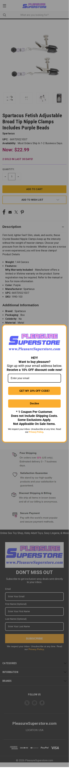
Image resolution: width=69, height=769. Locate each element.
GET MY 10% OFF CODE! (34, 390)
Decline (34, 403)
